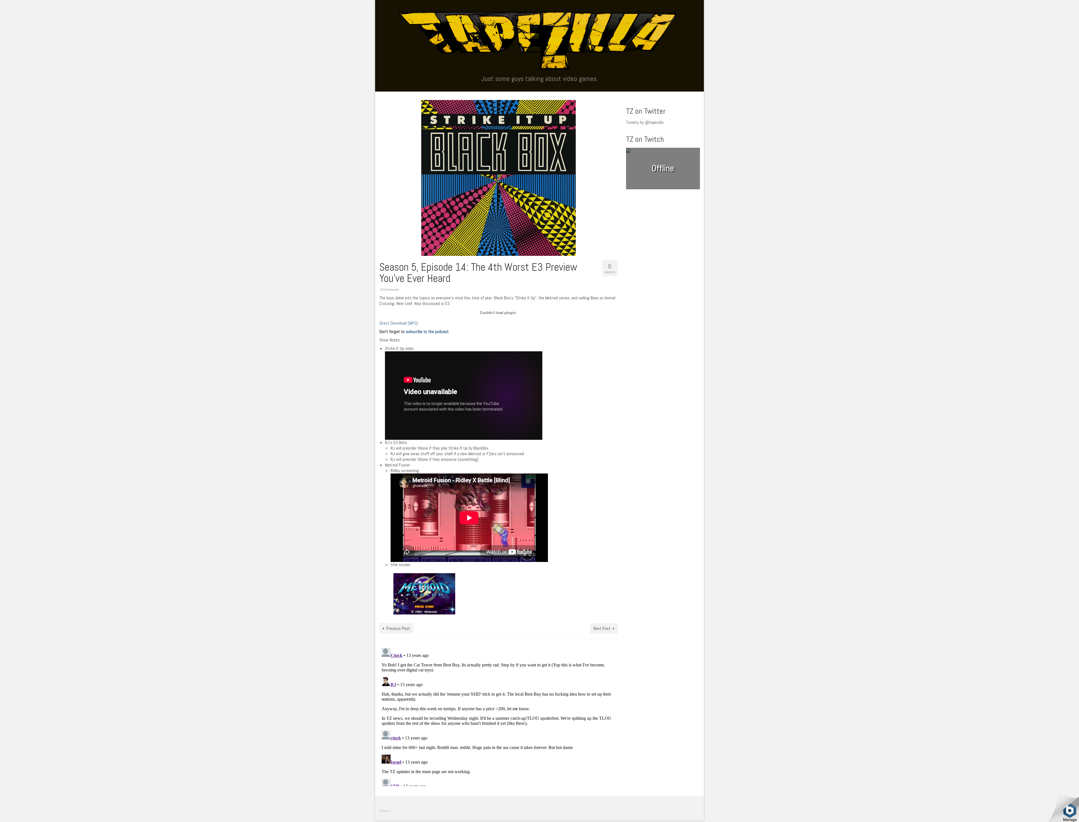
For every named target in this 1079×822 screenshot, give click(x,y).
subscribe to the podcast (427, 331)
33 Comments (389, 290)
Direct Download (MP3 (397, 323)
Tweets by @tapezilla (644, 122)
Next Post (602, 628)
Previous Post (398, 628)
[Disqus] (498, 716)
